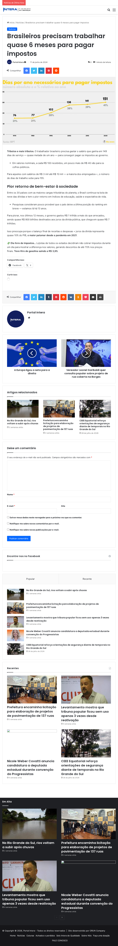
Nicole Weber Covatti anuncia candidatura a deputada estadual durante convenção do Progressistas (30, 767)
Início (11, 22)
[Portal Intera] (16, 10)
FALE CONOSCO (60, 940)
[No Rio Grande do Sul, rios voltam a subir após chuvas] (23, 409)
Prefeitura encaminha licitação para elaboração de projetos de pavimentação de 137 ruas (58, 425)
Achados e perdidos (45, 935)
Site (63, 506)
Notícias (20, 22)
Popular (30, 578)
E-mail (11, 506)
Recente (87, 578)
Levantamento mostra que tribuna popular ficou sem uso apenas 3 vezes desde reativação (85, 713)
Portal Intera (18, 62)
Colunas (30, 935)
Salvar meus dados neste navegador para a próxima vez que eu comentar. (46, 517)
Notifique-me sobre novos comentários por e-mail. (34, 523)
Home (13, 935)
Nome (10, 494)
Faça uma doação (101, 935)
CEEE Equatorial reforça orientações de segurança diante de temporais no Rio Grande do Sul (94, 425)
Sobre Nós (86, 935)
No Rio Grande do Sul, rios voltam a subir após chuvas (22, 422)
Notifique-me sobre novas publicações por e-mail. (34, 530)
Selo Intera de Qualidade (68, 935)
